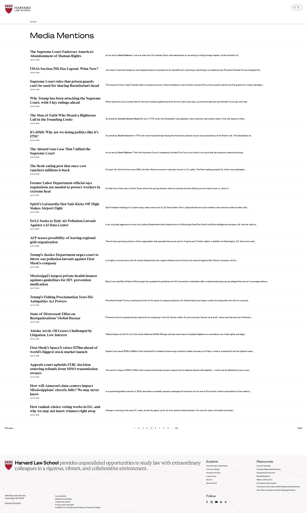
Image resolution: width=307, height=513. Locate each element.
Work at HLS (211, 483)
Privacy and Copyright (64, 504)
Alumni (209, 479)
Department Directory (266, 472)
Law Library (211, 476)
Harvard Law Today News (217, 466)
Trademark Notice (63, 502)
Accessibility (60, 496)
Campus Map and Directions (269, 469)
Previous (9, 428)
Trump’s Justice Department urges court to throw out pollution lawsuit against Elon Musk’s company (64, 259)
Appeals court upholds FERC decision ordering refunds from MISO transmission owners (64, 369)
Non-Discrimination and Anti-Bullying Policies (276, 490)
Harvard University (13, 503)
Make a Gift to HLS (264, 479)
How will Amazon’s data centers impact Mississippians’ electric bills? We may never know (64, 390)
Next (300, 428)
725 (176, 428)
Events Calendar (264, 466)
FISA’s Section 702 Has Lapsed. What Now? (64, 69)
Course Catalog (212, 469)
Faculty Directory (213, 472)
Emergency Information (267, 483)
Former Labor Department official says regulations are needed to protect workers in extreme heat (65, 187)
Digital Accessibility (63, 499)
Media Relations (263, 476)
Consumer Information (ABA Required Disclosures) (278, 486)
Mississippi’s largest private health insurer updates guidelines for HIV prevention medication (63, 280)
